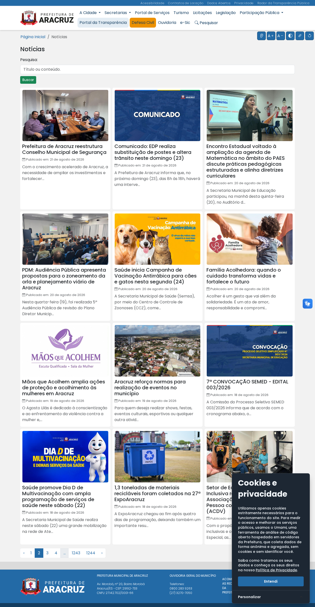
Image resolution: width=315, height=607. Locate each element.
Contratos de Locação (186, 3)
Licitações (202, 13)
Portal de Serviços (152, 13)
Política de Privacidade (276, 570)
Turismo (181, 13)
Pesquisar (208, 23)
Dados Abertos (219, 3)
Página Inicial (32, 37)
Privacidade (244, 3)
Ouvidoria (167, 22)
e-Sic (185, 22)
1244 (90, 553)
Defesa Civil (143, 22)
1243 (76, 553)
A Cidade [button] (88, 13)
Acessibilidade (153, 3)
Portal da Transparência (103, 22)
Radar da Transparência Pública (283, 3)
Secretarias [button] (116, 13)
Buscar (28, 79)
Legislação (226, 13)
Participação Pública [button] (260, 13)
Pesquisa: (29, 60)
